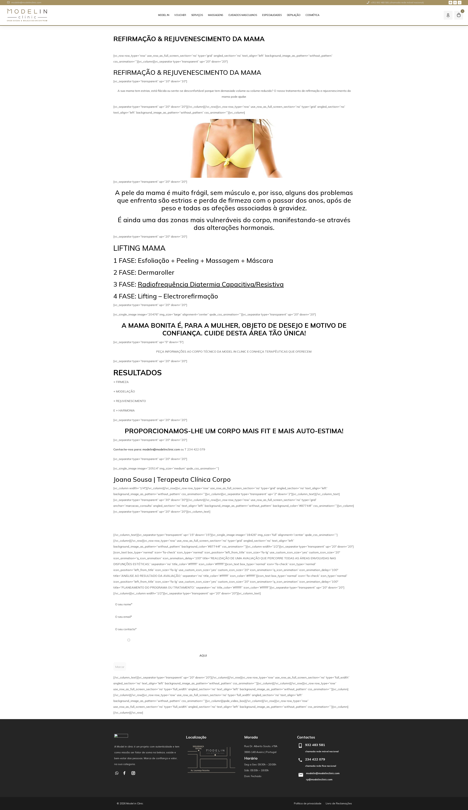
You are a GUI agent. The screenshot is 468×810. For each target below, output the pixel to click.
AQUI (203, 655)
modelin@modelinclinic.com (161, 449)
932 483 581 (315, 745)
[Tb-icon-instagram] (133, 773)
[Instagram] (455, 2)
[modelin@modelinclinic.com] (300, 775)
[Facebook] (450, 2)
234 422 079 (315, 759)
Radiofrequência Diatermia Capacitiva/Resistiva (211, 284)
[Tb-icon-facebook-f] (125, 773)
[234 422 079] (300, 760)
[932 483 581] (300, 745)
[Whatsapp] (459, 2)
